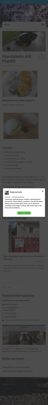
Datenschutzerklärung (18, 197)
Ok (24, 213)
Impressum (8, 197)
